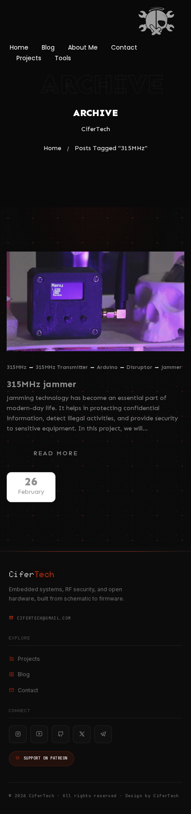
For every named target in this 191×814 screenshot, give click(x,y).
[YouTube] (39, 734)
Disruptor (139, 367)
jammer (171, 367)
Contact (124, 47)
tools (63, 58)
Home (19, 47)
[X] (82, 734)
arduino (107, 367)
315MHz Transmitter (62, 367)
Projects (28, 58)
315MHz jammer (41, 384)
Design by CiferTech (152, 795)
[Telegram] (103, 734)
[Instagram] (18, 734)
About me (83, 47)
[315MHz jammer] (95, 301)
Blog (48, 47)
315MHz (17, 367)
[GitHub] (60, 734)
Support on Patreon (46, 758)
